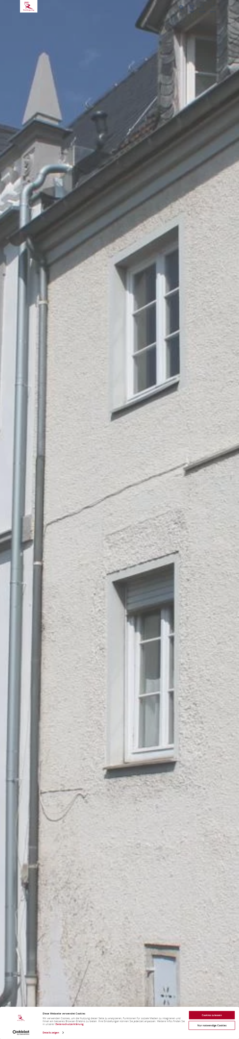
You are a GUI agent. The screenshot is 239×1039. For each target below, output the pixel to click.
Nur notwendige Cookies (211, 1025)
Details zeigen (51, 1032)
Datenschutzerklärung (69, 1024)
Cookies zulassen (212, 1015)
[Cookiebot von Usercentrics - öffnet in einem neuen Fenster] (21, 1032)
